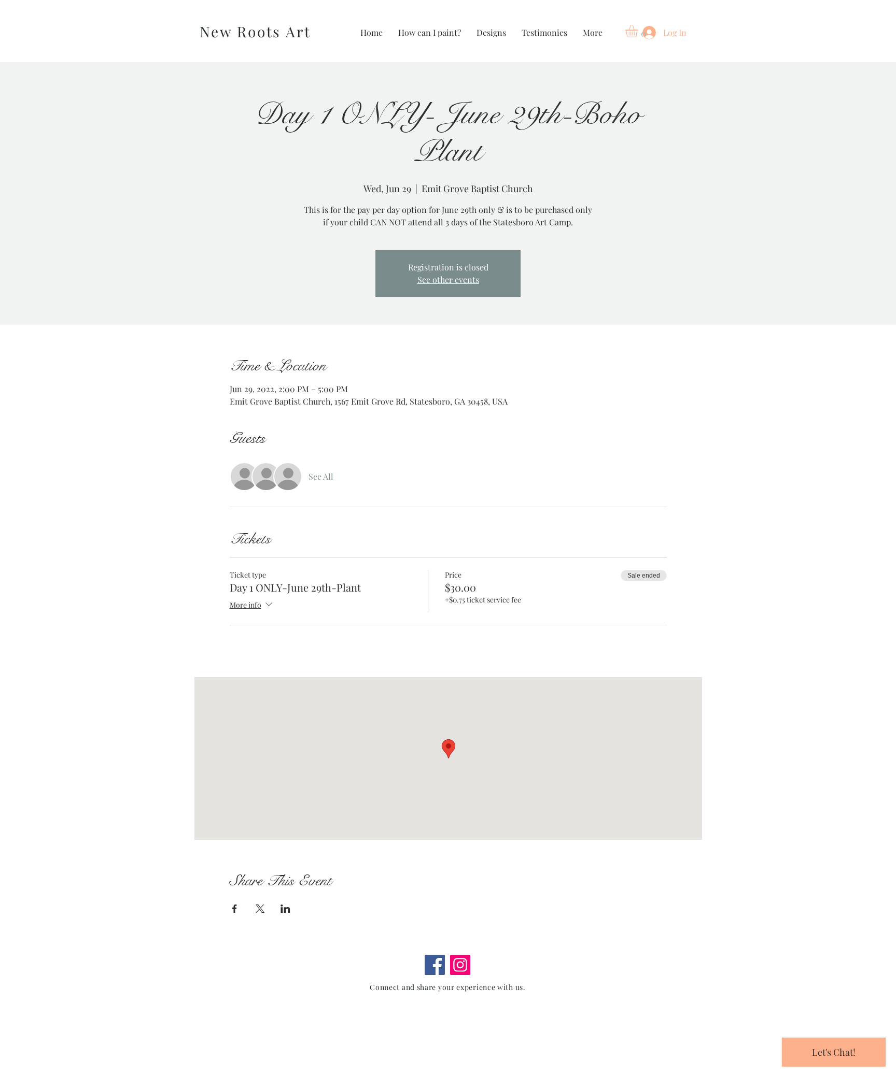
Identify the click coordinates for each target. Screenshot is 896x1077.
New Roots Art (255, 31)
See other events (448, 279)
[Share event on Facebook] (235, 908)
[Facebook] (435, 965)
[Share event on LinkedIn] (285, 908)
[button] (638, 31)
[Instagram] (460, 965)
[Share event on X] (260, 908)
